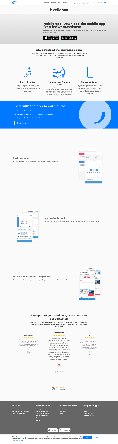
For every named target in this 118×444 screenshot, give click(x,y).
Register (99, 2)
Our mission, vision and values (21, 411)
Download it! (23, 123)
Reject (96, 437)
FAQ (85, 411)
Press (61, 413)
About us (14, 409)
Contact (86, 409)
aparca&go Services (42, 415)
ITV (59, 2)
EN (93, 2)
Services (53, 2)
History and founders (18, 413)
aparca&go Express (42, 411)
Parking (46, 2)
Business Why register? (86, 2)
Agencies (63, 411)
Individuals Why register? (77, 2)
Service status (88, 413)
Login (104, 2)
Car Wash (65, 2)
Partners (62, 409)
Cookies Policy (18, 440)
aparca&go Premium (42, 413)
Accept (87, 437)
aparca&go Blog (89, 415)
